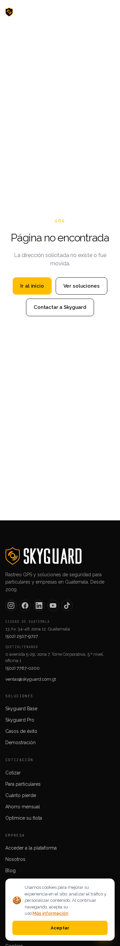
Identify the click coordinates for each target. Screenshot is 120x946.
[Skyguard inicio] (25, 12)
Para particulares (23, 784)
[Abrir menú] (108, 12)
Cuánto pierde (20, 795)
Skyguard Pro (19, 720)
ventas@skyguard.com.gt (30, 679)
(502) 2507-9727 (21, 636)
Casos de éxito (21, 731)
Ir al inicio (32, 286)
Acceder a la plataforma (31, 848)
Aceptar (60, 927)
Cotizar (13, 772)
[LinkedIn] (39, 605)
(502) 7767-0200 (22, 668)
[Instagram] (11, 605)
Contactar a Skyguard (60, 307)
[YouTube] (53, 605)
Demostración (20, 742)
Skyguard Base (21, 708)
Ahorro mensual (22, 806)
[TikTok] (67, 605)
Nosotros (15, 859)
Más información (50, 913)
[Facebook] (25, 605)
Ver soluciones (81, 286)
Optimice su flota (23, 818)
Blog (10, 870)
